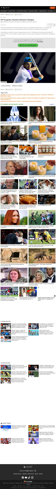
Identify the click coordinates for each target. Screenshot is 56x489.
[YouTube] (26, 478)
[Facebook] (23, 478)
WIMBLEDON (42, 11)
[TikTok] (29, 478)
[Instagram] (32, 478)
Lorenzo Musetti (5, 85)
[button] (54, 11)
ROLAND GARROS (33, 11)
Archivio (41, 473)
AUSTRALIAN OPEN (22, 11)
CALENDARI (4, 11)
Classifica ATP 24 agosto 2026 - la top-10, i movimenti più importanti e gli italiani (21, 101)
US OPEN (50, 11)
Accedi (52, 7)
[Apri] (1, 7)
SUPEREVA (28, 484)
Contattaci (24, 473)
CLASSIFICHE (12, 11)
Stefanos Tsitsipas (17, 85)
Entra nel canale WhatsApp (29, 45)
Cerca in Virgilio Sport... (27, 471)
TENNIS (4, 17)
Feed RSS (36, 473)
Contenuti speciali (17, 473)
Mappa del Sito (31, 473)
